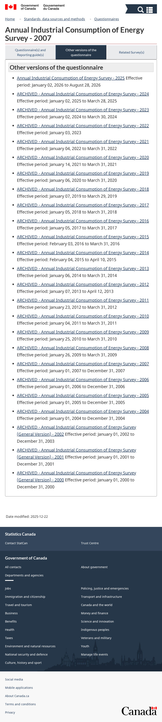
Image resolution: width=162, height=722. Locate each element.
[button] (141, 10)
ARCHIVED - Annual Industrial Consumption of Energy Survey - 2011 (83, 300)
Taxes (9, 638)
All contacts (13, 567)
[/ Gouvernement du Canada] (35, 7)
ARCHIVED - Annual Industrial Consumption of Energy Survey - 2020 (83, 157)
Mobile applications (19, 688)
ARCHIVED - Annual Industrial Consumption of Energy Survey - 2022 (83, 125)
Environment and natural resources (30, 646)
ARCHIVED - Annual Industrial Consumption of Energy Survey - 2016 (83, 221)
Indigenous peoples (95, 630)
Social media (14, 679)
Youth (85, 646)
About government (94, 567)
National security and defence (26, 654)
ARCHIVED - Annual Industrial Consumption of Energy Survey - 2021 (83, 141)
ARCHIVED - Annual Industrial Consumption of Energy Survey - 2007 (83, 364)
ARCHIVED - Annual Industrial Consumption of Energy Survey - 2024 (83, 94)
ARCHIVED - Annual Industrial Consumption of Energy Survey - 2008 (83, 348)
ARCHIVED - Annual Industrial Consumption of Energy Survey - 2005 (83, 395)
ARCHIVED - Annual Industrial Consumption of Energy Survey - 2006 (83, 379)
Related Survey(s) (131, 52)
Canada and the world (96, 605)
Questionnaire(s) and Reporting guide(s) (30, 52)
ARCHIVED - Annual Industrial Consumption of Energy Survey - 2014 (83, 252)
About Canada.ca (17, 696)
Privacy (10, 712)
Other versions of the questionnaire (81, 52)
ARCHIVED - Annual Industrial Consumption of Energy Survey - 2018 (83, 189)
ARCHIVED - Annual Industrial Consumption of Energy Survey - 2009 (83, 332)
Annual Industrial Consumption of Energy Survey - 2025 (71, 78)
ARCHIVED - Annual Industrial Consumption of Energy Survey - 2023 (83, 110)
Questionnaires (106, 19)
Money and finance (94, 613)
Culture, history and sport (23, 663)
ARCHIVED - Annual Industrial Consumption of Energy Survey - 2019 (83, 173)
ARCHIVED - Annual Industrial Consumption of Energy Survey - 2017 (83, 205)
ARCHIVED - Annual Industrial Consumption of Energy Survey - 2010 (83, 316)
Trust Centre (90, 543)
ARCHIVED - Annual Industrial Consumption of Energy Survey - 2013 (83, 268)
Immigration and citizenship (25, 597)
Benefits (11, 621)
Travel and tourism (18, 605)
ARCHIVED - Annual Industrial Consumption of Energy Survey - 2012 (83, 284)
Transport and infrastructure (101, 597)
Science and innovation (97, 621)
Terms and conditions (20, 704)
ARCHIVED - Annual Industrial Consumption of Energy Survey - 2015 (83, 237)
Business (11, 613)
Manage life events (94, 654)
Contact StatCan (16, 543)
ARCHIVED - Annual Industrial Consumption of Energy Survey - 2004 (83, 411)
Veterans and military (96, 638)
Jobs (8, 588)
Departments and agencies (24, 575)
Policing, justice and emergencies (105, 588)
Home (10, 19)
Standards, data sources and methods (54, 19)
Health (9, 630)
